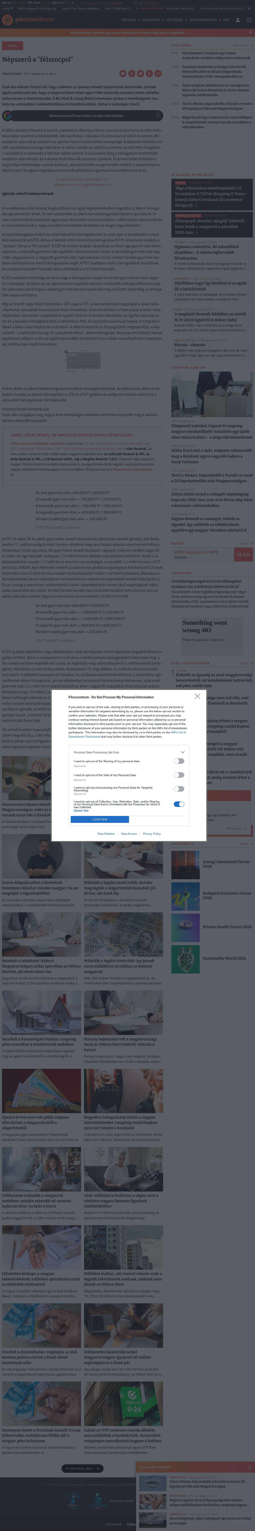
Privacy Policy (152, 833)
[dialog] (129, 765)
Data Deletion (106, 833)
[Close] (199, 697)
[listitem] (129, 752)
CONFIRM (100, 819)
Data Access (129, 833)
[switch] (179, 761)
